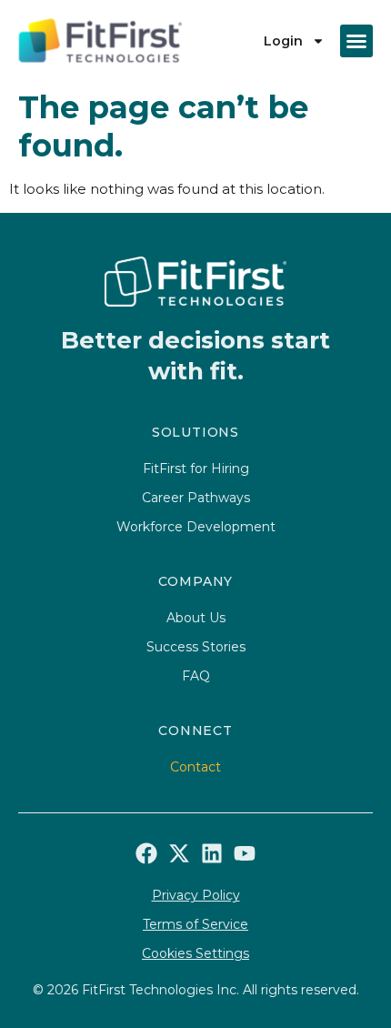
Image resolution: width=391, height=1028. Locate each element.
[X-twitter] (179, 853)
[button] (356, 41)
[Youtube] (245, 853)
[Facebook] (146, 853)
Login (283, 41)
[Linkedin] (212, 853)
